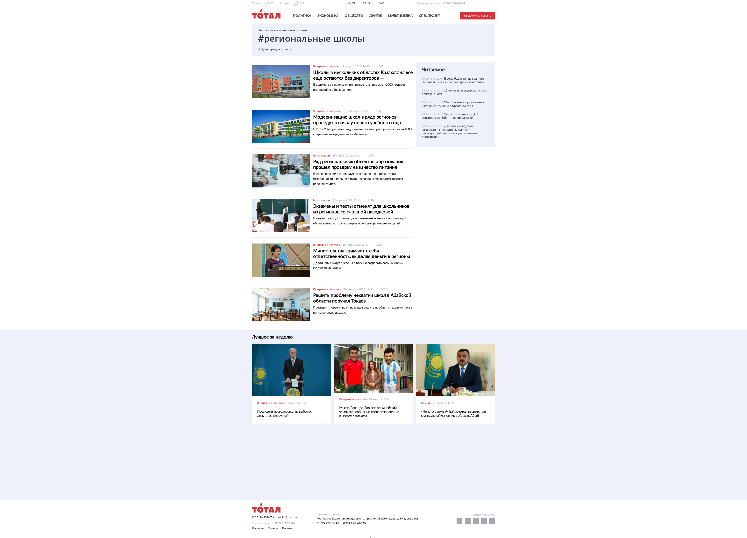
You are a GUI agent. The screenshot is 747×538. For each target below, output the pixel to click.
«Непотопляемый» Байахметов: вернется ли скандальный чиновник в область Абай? (453, 414)
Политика (302, 15)
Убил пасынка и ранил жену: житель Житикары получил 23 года (453, 104)
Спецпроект (429, 15)
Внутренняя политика (327, 66)
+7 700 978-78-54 (454, 3)
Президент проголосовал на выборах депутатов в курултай (284, 414)
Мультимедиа (400, 15)
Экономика (327, 15)
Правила (273, 528)
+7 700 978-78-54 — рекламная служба (341, 522)
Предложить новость (477, 15)
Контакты (258, 528)
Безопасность (322, 155)
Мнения (426, 403)
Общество (354, 15)
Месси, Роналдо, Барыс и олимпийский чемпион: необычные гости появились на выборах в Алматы (369, 412)
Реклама (287, 528)
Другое (375, 15)
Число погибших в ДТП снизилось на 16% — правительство (450, 116)
